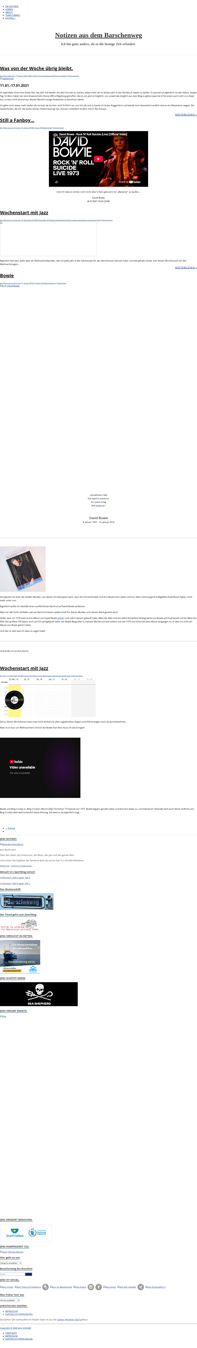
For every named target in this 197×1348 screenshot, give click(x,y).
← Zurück (10, 828)
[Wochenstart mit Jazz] (48, 255)
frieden (68, 220)
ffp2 (53, 76)
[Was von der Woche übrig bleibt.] (7, 78)
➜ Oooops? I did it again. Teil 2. (15, 877)
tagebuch (63, 76)
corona (39, 76)
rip (55, 283)
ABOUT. (9, 12)
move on (100, 505)
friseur (57, 76)
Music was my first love (12, 128)
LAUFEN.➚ (10, 18)
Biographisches (9, 76)
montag (74, 220)
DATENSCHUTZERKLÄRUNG (21, 866)
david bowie (46, 76)
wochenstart (91, 220)
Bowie (7, 275)
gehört (60, 618)
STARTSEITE (11, 1333)
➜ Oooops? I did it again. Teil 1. (15, 883)
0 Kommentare (73, 76)
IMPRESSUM (4, 866)
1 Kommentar (61, 283)
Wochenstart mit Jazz (24, 212)
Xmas (99, 220)
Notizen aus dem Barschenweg (98, 35)
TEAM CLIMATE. (12, 15)
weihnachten (82, 220)
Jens (1, 76)
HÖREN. (9, 9)
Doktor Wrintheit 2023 (68, 1319)
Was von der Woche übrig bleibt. (36, 68)
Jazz (4, 676)
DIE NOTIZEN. (12, 6)
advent (53, 220)
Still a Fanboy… (17, 120)
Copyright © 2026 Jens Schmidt (15, 1328)
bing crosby (38, 676)
